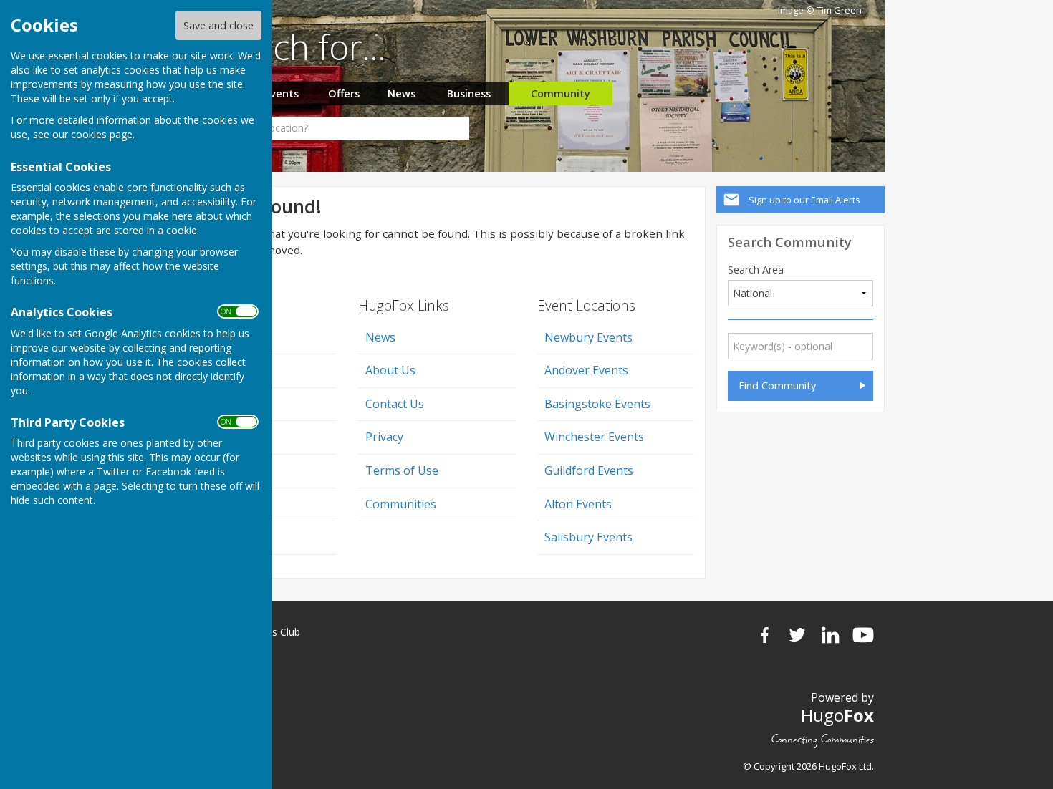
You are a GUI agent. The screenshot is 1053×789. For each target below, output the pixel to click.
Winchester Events (594, 437)
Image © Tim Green (820, 10)
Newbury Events (588, 337)
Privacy (384, 437)
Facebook (764, 635)
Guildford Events (588, 470)
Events (281, 93)
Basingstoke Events (597, 404)
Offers (344, 93)
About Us (390, 370)
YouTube (863, 635)
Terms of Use (401, 470)
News (401, 93)
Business (469, 93)
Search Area (756, 270)
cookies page (102, 134)
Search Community (790, 242)
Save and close (218, 25)
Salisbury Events (588, 537)
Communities (400, 504)
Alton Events (578, 504)
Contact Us (394, 404)
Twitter (797, 635)
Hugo (837, 715)
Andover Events (586, 370)
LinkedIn (830, 635)
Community (560, 93)
